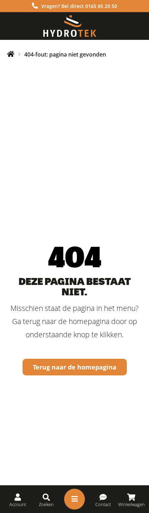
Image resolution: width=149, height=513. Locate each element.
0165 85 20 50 (101, 6)
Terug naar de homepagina (74, 367)
